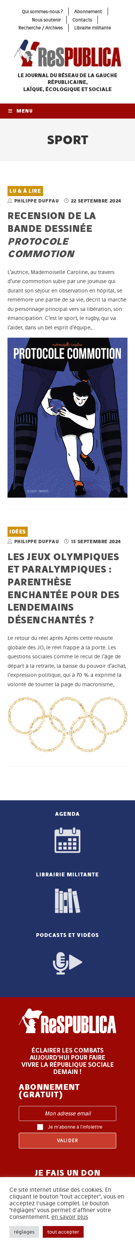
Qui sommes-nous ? (42, 11)
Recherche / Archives (40, 27)
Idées (17, 532)
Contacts (82, 20)
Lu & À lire (25, 191)
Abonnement (88, 11)
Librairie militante (92, 27)
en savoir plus (69, 1217)
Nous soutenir (46, 20)
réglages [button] (24, 1232)
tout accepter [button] (63, 1232)
